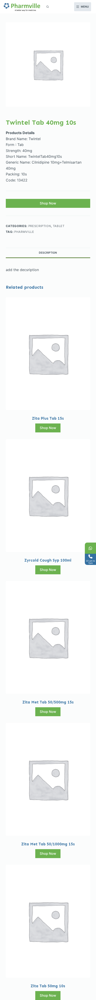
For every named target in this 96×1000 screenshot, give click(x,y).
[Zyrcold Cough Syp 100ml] (48, 495)
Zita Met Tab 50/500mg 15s (48, 702)
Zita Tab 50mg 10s (48, 986)
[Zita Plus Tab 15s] (48, 353)
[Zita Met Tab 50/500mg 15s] (48, 637)
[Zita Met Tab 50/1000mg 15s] (48, 779)
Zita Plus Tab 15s (48, 418)
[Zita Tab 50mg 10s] (48, 921)
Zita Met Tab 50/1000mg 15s (48, 844)
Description (48, 252)
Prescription (39, 226)
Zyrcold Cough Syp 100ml (47, 560)
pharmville (24, 232)
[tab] (48, 253)
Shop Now (48, 203)
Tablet (59, 226)
